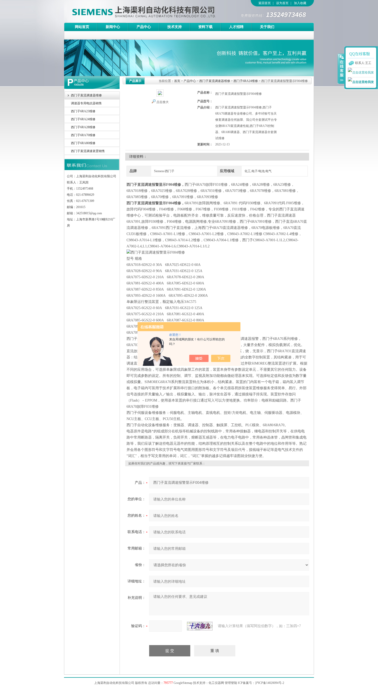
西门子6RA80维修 (83, 143)
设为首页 (282, 3)
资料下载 (205, 27)
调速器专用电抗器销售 (86, 103)
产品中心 (144, 27)
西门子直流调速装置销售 (88, 151)
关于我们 (267, 27)
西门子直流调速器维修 (86, 95)
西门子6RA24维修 (83, 119)
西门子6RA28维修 (83, 127)
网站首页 (82, 27)
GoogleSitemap (183, 683)
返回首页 (264, 3)
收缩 (341, 68)
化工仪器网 (216, 683)
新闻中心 (113, 27)
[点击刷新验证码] (200, 626)
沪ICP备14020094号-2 (269, 683)
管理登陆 (231, 683)
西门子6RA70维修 (83, 135)
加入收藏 (300, 3)
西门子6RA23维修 (83, 111)
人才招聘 (236, 27)
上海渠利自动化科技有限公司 (134, 11)
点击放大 (162, 102)
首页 (177, 81)
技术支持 (174, 27)
